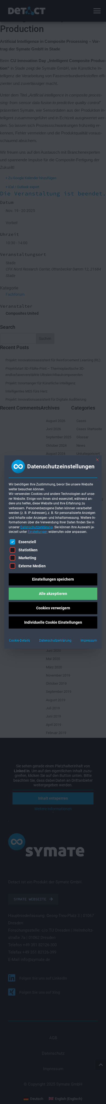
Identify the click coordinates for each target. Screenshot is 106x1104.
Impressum (88, 640)
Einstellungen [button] (38, 532)
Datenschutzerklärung (36, 527)
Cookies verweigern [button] (53, 608)
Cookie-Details (19, 640)
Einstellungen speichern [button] (53, 579)
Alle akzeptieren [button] (53, 593)
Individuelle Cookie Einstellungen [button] (53, 622)
